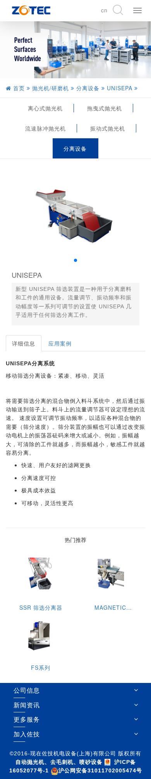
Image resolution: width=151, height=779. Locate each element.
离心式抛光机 (45, 108)
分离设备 (75, 148)
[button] (75, 260)
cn (104, 10)
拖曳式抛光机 (104, 108)
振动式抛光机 (107, 128)
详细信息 (23, 343)
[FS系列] (41, 634)
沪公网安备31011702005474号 (100, 770)
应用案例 (60, 343)
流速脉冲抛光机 (45, 128)
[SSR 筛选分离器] (41, 574)
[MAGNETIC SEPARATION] (110, 574)
